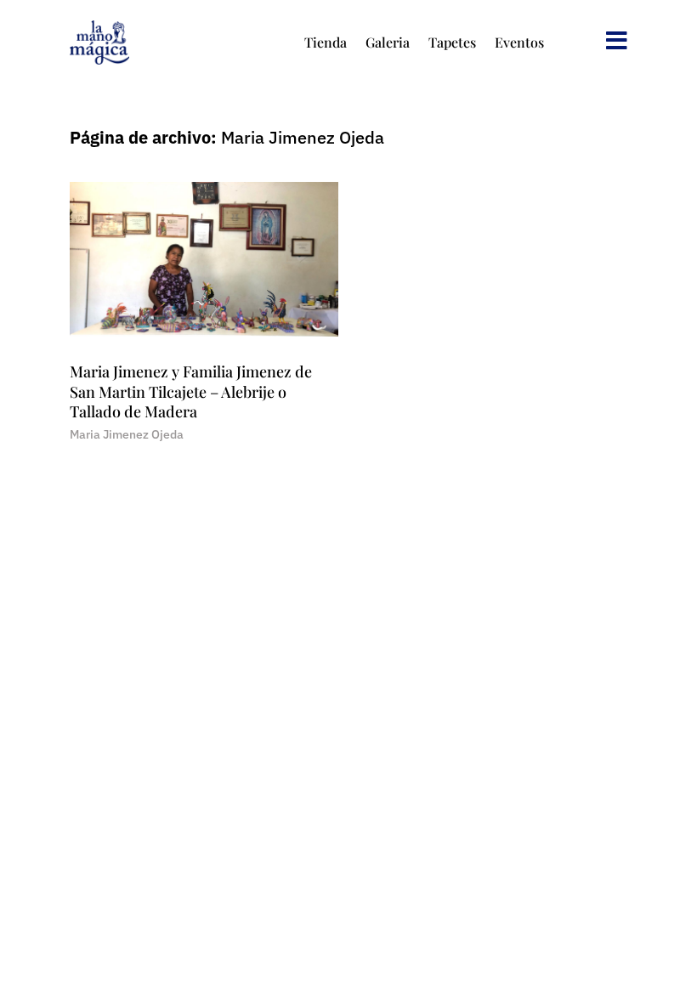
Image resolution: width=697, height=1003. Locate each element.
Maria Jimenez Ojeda (127, 434)
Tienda (325, 42)
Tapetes (452, 42)
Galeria (388, 42)
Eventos (519, 42)
